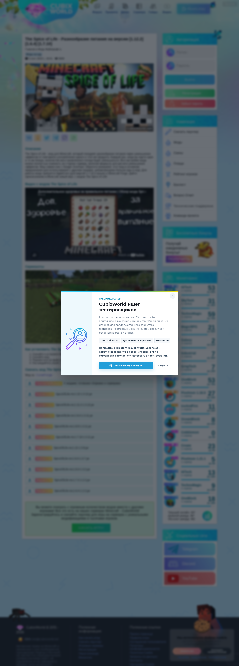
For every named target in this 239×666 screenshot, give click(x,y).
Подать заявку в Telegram (128, 365)
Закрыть (163, 365)
